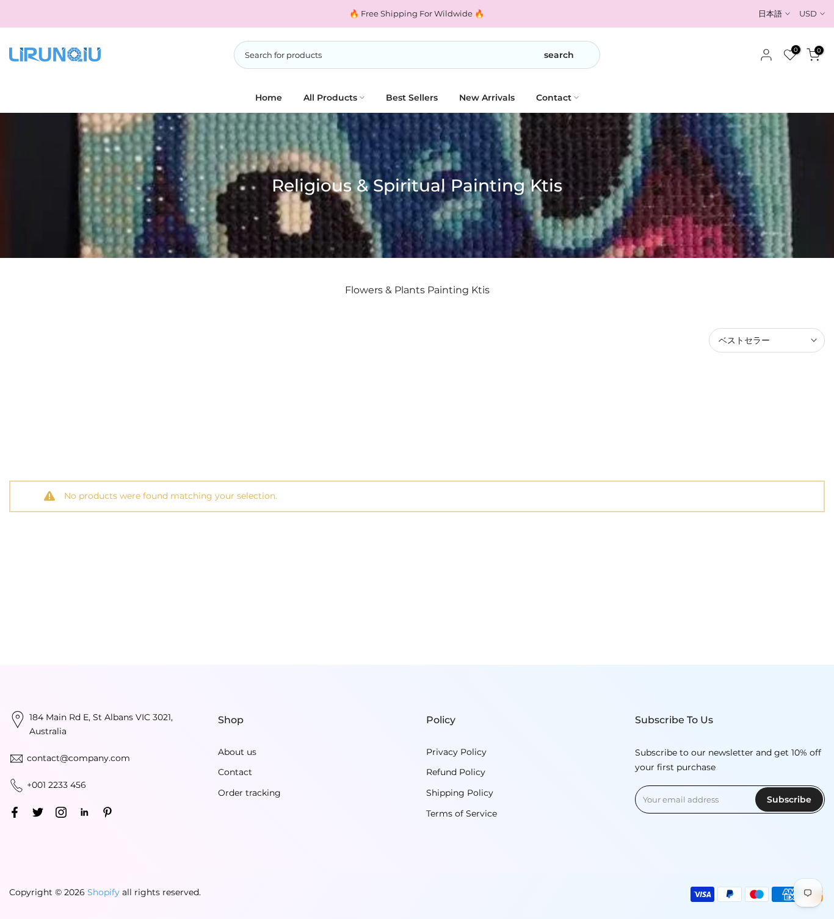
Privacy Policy (456, 751)
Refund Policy (455, 772)
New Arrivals (487, 97)
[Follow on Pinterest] (107, 812)
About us (237, 751)
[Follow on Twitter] (37, 812)
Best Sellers (412, 97)
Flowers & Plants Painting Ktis (417, 290)
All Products (330, 97)
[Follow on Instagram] (61, 812)
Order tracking (249, 792)
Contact (553, 97)
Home (268, 97)
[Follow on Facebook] (14, 812)
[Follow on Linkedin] (84, 812)
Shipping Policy (459, 792)
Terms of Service (461, 813)
